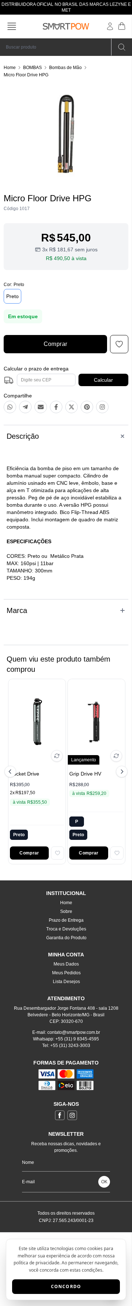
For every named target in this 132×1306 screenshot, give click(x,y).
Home (10, 67)
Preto (12, 296)
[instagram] (72, 1115)
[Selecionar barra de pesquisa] (121, 47)
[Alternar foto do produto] (57, 756)
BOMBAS (32, 67)
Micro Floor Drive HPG (26, 74)
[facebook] (59, 1115)
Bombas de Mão (65, 67)
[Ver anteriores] (11, 771)
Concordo (66, 1286)
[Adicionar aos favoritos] (57, 853)
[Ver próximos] (120, 771)
